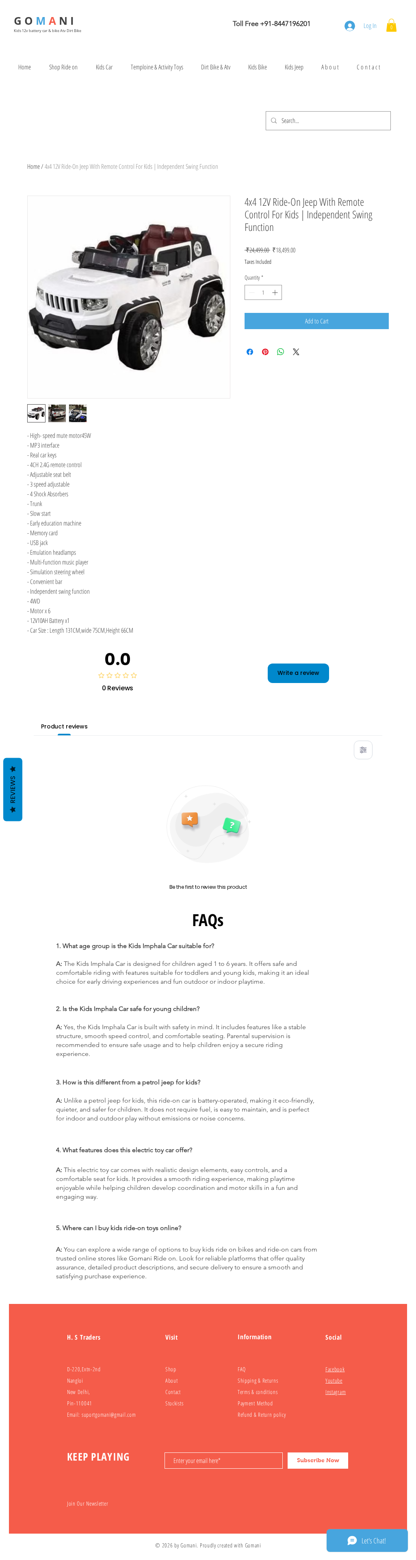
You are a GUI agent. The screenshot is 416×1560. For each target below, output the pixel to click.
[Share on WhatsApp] (281, 352)
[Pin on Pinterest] (265, 352)
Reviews (12, 790)
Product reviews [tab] (64, 726)
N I (68, 20)
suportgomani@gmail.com (109, 1414)
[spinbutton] (263, 292)
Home (33, 166)
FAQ (242, 1369)
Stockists (174, 1403)
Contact (173, 1392)
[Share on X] (296, 352)
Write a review (298, 673)
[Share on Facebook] (250, 352)
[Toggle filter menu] (363, 750)
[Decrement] (251, 292)
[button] (391, 25)
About (171, 1380)
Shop (170, 1369)
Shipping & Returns (258, 1380)
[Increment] (276, 292)
